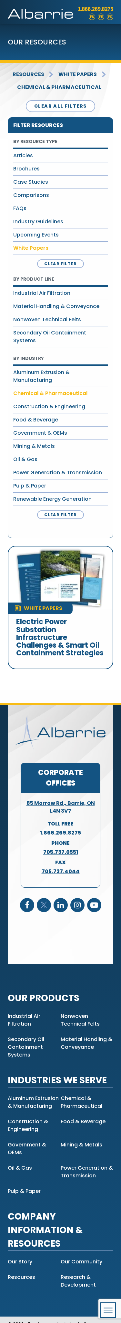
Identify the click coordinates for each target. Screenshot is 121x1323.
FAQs (19, 208)
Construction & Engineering (49, 406)
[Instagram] (77, 905)
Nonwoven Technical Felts (47, 319)
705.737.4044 (61, 871)
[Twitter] (44, 905)
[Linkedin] (61, 905)
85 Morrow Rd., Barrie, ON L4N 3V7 (60, 807)
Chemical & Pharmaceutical (59, 87)
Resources (28, 74)
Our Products (43, 998)
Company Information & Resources (45, 1230)
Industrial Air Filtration (41, 293)
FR (101, 16)
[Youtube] (94, 905)
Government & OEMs (40, 433)
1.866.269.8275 (95, 9)
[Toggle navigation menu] (108, 1310)
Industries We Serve (57, 1080)
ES (110, 16)
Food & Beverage (35, 419)
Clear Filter (60, 263)
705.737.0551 (60, 852)
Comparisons (31, 195)
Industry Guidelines (38, 221)
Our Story (20, 1261)
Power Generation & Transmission (57, 472)
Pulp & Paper (29, 485)
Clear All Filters (60, 106)
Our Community (81, 1261)
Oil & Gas (25, 459)
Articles (23, 155)
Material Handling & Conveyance (56, 306)
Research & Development (78, 1281)
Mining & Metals (34, 446)
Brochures (26, 168)
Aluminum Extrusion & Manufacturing (41, 376)
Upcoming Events (36, 234)
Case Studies (30, 182)
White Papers (77, 74)
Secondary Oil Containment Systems (49, 336)
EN (92, 16)
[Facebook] (27, 905)
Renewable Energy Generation (52, 499)
